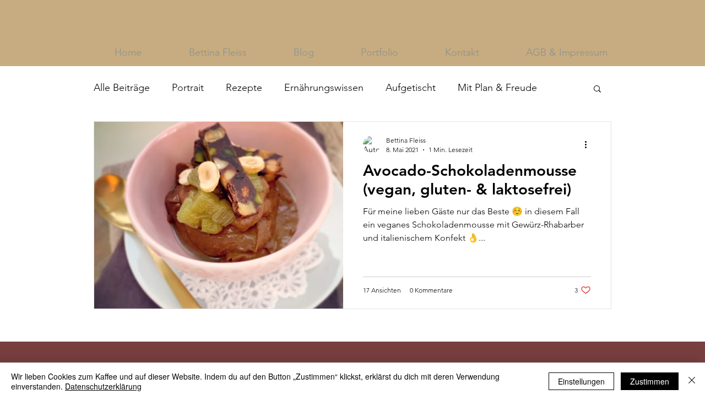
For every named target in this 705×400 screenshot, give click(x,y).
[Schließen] (691, 381)
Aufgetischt (411, 88)
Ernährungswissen (324, 88)
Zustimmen (649, 381)
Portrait (188, 88)
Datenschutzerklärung (103, 386)
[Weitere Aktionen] (589, 144)
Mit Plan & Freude (497, 88)
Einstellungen (581, 381)
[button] (597, 89)
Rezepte (244, 88)
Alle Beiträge (122, 88)
